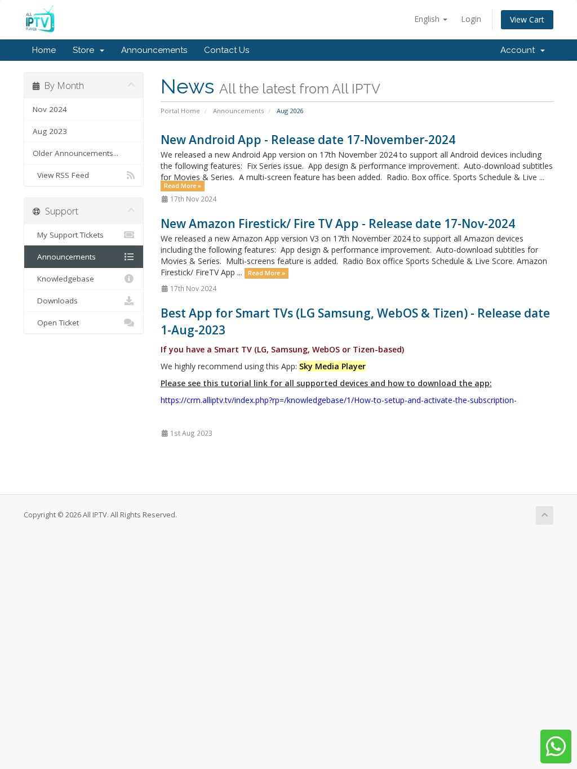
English (428, 19)
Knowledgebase (63, 279)
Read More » (182, 186)
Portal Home (180, 110)
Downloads (55, 301)
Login (471, 19)
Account (519, 50)
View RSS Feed (61, 175)
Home (44, 50)
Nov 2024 (50, 109)
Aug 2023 (50, 131)
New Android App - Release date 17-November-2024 (308, 139)
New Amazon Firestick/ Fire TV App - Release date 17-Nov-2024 (338, 223)
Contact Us (226, 50)
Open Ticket (56, 323)
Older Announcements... (75, 153)
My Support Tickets (68, 235)
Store (86, 50)
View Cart (527, 19)
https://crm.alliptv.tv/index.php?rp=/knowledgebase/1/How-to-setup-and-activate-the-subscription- (339, 400)
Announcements (154, 50)
